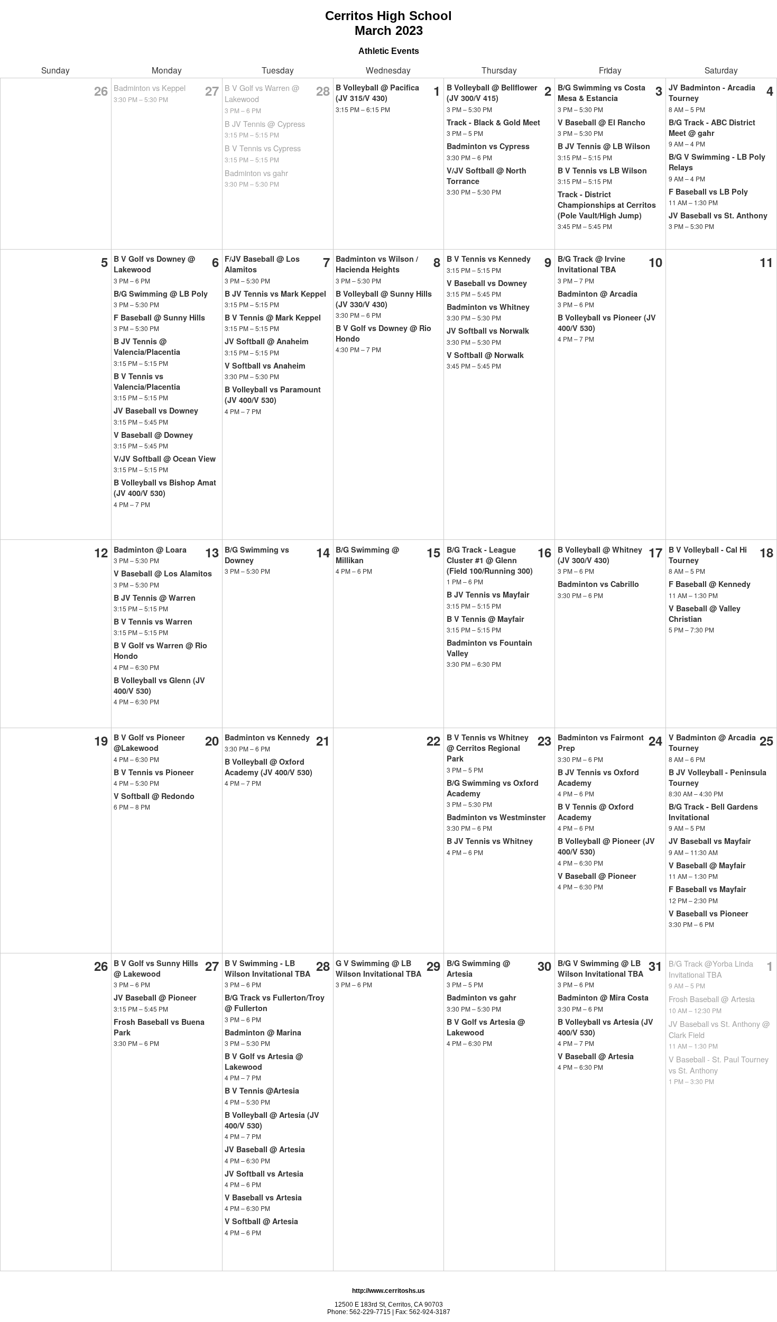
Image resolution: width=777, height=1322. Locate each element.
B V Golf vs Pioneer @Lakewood (149, 742)
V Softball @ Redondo (154, 796)
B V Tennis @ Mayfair (485, 618)
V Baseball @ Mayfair (707, 865)
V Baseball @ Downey (153, 434)
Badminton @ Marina (263, 1032)
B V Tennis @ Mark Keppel (273, 317)
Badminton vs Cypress (488, 146)
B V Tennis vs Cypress (263, 147)
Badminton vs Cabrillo (598, 584)
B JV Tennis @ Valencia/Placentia (147, 346)
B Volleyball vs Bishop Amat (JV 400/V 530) (165, 487)
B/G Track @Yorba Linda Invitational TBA (711, 969)
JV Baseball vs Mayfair (710, 841)
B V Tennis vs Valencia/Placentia (147, 381)
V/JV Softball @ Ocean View (165, 458)
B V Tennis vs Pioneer (154, 772)
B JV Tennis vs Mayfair (488, 594)
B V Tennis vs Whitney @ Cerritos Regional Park (488, 748)
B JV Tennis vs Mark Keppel (275, 293)
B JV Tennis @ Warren (155, 597)
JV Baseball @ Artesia (265, 1149)
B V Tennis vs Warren (153, 621)
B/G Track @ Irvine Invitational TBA (591, 263)
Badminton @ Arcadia (597, 293)
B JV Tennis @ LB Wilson (604, 146)
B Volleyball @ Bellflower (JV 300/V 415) (492, 92)
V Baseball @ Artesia (596, 1056)
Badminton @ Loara (150, 549)
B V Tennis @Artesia (262, 1090)
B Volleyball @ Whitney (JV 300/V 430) (600, 554)
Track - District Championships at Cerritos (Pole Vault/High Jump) (607, 205)
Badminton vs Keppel (150, 87)
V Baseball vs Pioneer (708, 913)
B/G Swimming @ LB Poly (161, 293)
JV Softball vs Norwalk (488, 330)
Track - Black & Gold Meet (493, 122)
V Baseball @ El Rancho (601, 122)
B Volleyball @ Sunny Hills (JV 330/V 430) (384, 298)
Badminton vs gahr (256, 172)
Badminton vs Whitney (488, 306)
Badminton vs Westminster (496, 817)
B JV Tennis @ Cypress (265, 123)
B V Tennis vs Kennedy (489, 258)
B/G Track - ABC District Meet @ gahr (712, 127)
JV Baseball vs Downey (156, 410)
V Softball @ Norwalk (485, 355)
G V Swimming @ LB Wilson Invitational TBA (378, 968)
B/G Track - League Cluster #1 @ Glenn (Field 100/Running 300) (490, 560)
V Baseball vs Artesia (263, 1197)
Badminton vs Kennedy (267, 737)
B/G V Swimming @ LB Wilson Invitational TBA (600, 968)
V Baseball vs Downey (487, 283)
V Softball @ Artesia (261, 1221)
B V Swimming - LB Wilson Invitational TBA (267, 968)
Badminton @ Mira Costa (603, 997)
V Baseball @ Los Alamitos (163, 573)
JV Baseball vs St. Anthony (718, 215)
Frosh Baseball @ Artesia (712, 998)
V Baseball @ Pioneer (597, 875)
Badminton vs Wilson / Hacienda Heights (377, 263)
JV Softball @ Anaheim (267, 341)
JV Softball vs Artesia (264, 1173)
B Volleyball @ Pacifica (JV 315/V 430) (377, 92)
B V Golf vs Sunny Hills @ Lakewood (156, 968)
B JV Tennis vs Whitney (490, 841)
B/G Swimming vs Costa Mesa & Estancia (601, 92)
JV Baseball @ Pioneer (155, 997)
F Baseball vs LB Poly (708, 191)
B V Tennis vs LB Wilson (602, 170)
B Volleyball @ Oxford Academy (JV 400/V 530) (268, 766)
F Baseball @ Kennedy (710, 584)
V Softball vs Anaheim (265, 365)
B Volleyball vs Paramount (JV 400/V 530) (273, 394)
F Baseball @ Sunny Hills (159, 317)
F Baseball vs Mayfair (707, 889)
